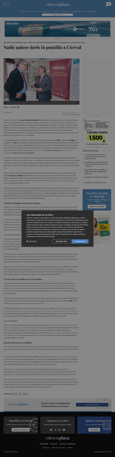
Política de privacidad (48, 236)
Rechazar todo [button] (61, 241)
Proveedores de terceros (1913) (73, 225)
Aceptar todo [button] (80, 241)
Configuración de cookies (34, 236)
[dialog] (57, 228)
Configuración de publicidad (42, 234)
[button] (32, 241)
